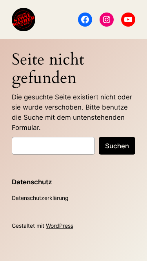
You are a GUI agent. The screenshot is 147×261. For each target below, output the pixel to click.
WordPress (59, 225)
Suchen (117, 146)
